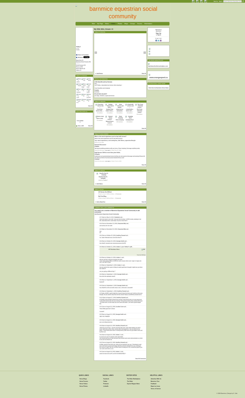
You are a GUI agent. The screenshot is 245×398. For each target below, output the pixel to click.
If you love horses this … (100, 110)
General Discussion (100, 144)
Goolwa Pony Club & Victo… (110, 110)
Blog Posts (79, 60)
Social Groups (79, 65)
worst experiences (103, 140)
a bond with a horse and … (129, 110)
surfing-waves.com (164, 86)
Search (243, 1)
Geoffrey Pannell (120, 235)
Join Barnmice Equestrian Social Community (107, 214)
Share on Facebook (83, 55)
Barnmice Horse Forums (82, 61)
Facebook (106, 379)
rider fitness (121, 140)
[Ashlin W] (84, 80)
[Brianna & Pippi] (84, 85)
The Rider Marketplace (133, 379)
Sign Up (216, 1)
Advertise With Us (156, 379)
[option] (120, 53)
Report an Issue (155, 386)
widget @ (157, 86)
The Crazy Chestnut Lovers (139, 111)
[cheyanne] (89, 80)
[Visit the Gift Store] (143, 249)
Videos (78, 70)
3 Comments (118, 198)
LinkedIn (105, 386)
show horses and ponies (119, 110)
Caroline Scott (119, 306)
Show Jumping (120, 120)
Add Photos (99, 73)
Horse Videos (83, 383)
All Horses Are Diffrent (105, 192)
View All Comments (140, 358)
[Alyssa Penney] (89, 96)
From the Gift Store (141, 254)
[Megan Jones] (78, 80)
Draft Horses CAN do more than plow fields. (107, 152)
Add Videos (99, 184)
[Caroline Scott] (89, 85)
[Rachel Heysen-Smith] (78, 91)
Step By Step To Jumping (103, 177)
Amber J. (81, 121)
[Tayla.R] (89, 101)
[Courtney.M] (78, 85)
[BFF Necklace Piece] (80, 116)
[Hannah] (84, 96)
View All (90, 106)
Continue (97, 159)
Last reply (107, 150)
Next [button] (145, 52)
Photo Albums (79, 68)
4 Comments (118, 194)
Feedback (153, 383)
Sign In (220, 1)
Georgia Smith (120, 241)
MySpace (80, 57)
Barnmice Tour (155, 381)
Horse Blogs (83, 379)
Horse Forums (84, 381)
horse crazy (99, 118)
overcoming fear (112, 140)
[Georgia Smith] (89, 91)
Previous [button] (96, 52)
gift (131, 246)
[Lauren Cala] (78, 96)
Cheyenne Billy (122, 223)
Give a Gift (81, 126)
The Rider (130, 381)
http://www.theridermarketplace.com (158, 66)
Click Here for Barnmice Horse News (158, 88)
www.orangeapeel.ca (158, 77)
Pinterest (106, 383)
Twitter (105, 381)
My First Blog (102, 196)
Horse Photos (84, 386)
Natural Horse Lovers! (110, 122)
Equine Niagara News (133, 383)
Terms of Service (156, 388)
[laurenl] (84, 91)
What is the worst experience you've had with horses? (110, 136)
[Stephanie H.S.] (78, 101)
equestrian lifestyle (130, 140)
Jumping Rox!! (130, 120)
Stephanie (117, 217)
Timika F (105, 180)
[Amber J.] (84, 101)
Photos (78, 66)
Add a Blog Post (100, 202)
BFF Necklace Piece (114, 249)
